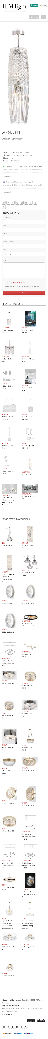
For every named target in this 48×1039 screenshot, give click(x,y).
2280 (24, 918)
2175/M (25, 803)
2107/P (4, 601)
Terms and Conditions (18, 282)
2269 (4, 885)
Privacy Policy (7, 1014)
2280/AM (25, 944)
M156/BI (25, 543)
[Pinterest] (21, 1027)
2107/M (25, 601)
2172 (24, 745)
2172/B (4, 768)
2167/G (4, 828)
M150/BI (25, 414)
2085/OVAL (26, 494)
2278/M (25, 889)
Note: (4, 260)
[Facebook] (12, 1027)
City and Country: (8, 242)
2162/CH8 (26, 621)
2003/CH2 (26, 472)
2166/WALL (26, 652)
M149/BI (5, 414)
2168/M (25, 711)
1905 (4, 543)
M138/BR (5, 327)
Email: (5, 226)
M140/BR (5, 356)
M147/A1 (25, 443)
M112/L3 (25, 570)
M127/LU (5, 572)
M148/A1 (5, 469)
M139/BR (25, 327)
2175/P (4, 801)
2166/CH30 (6, 658)
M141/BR (25, 356)
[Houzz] (26, 1027)
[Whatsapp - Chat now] (8, 1027)
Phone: (5, 234)
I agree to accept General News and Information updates (22, 286)
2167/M (25, 683)
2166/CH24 (26, 860)
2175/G (25, 768)
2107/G (4, 629)
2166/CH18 (6, 860)
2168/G (4, 681)
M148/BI (25, 385)
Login (35, 17)
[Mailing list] (4, 1027)
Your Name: (6, 218)
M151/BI (5, 443)
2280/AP (5, 973)
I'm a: (4, 250)
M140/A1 (5, 383)
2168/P (4, 745)
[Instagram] (17, 1027)
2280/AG (5, 944)
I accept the (15, 282)
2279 (4, 918)
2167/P (4, 713)
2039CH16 (5, 495)
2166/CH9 (26, 832)
